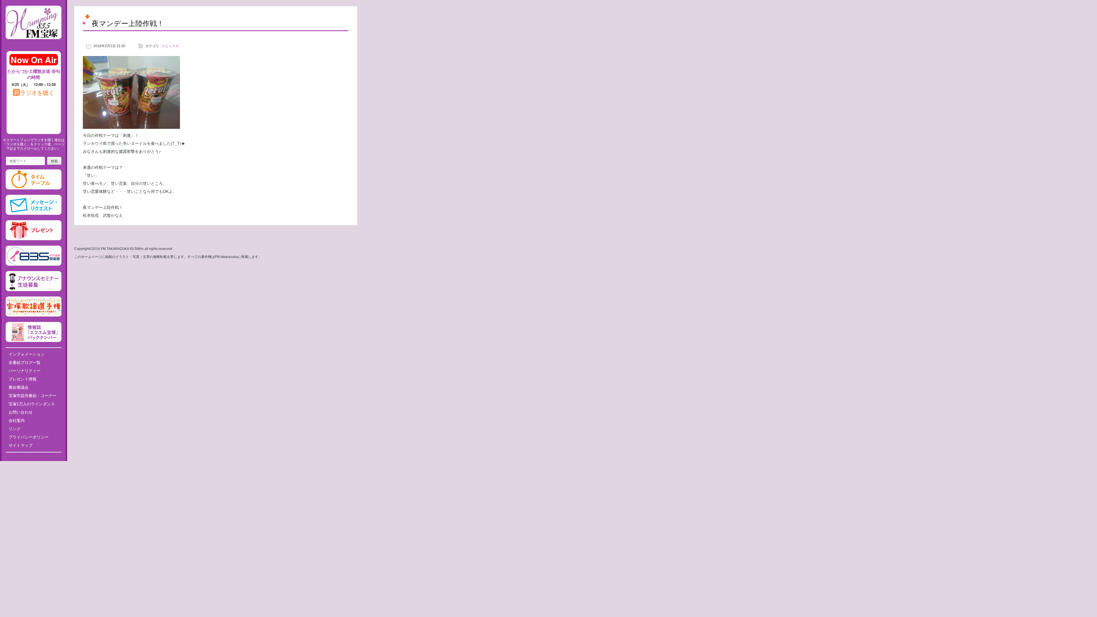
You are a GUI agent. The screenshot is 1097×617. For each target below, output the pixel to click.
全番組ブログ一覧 (25, 362)
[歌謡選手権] (33, 315)
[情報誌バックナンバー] (33, 341)
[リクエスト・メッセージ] (33, 214)
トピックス (170, 46)
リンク (15, 428)
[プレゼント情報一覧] (33, 239)
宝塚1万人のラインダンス (32, 404)
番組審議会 (19, 387)
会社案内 (17, 420)
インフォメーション (27, 354)
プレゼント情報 (23, 379)
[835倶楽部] (33, 265)
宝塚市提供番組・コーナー (33, 395)
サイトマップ (21, 445)
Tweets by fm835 (34, 459)
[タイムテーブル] (33, 188)
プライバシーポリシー (29, 437)
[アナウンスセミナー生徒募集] (33, 290)
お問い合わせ (21, 412)
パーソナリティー (25, 370)
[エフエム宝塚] (33, 44)
